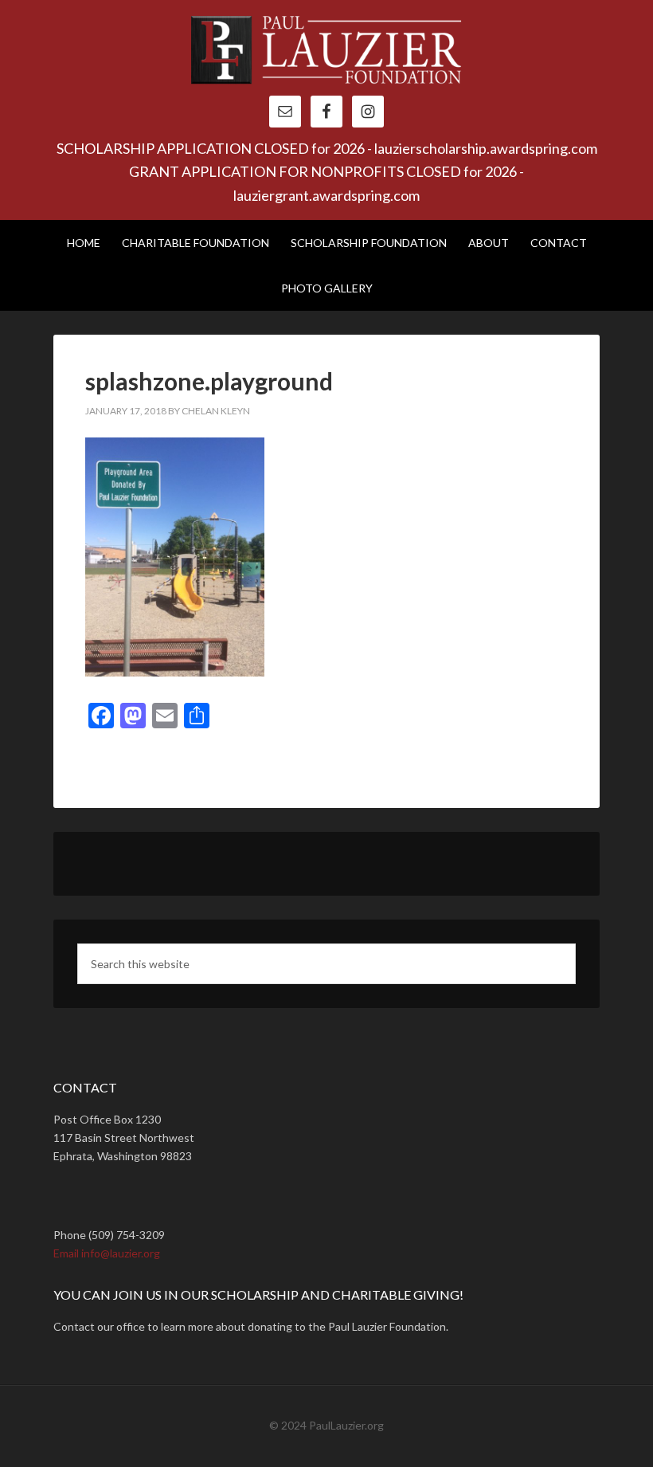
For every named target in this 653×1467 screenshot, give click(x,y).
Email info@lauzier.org (106, 1253)
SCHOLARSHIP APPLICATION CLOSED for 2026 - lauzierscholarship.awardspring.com (327, 148)
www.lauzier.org (326, 56)
